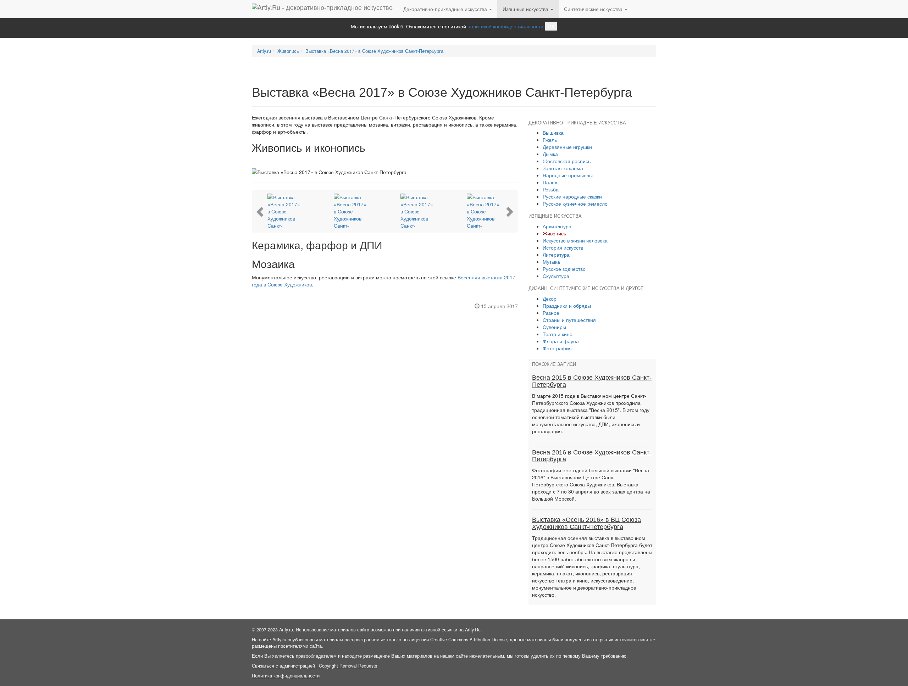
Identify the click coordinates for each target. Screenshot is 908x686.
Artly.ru (264, 51)
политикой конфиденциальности (505, 26)
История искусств (563, 247)
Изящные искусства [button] (526, 8)
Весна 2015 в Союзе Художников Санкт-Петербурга (592, 381)
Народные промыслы (568, 175)
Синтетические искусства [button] (594, 8)
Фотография (557, 348)
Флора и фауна (561, 341)
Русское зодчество (564, 268)
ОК (551, 26)
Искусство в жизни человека (575, 240)
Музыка (551, 261)
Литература (556, 254)
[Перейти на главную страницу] (322, 9)
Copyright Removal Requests (348, 666)
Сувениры (554, 326)
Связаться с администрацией (283, 666)
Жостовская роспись (567, 160)
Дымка (550, 153)
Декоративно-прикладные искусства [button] (445, 8)
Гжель (550, 139)
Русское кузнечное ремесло (575, 203)
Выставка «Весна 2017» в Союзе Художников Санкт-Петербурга (374, 51)
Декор (550, 298)
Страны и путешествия (569, 319)
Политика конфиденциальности (286, 676)
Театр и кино (557, 334)
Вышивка (553, 132)
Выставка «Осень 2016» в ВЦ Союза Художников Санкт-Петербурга (586, 523)
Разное (551, 312)
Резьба (551, 189)
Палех (550, 182)
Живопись (288, 51)
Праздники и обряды (567, 305)
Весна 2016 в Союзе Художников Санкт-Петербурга (592, 456)
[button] (261, 211)
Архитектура (557, 226)
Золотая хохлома (563, 168)
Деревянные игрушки (567, 146)
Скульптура (556, 275)
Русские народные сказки (572, 196)
